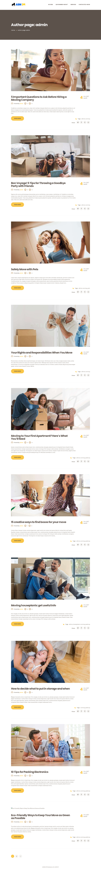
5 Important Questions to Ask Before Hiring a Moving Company (39, 98)
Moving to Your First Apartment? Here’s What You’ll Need (39, 437)
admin (21, 103)
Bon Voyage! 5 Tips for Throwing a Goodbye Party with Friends (38, 185)
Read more (17, 118)
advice (83, 119)
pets (89, 288)
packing (87, 458)
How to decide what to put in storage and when (40, 688)
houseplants (76, 624)
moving (88, 119)
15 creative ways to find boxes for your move (38, 522)
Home (13, 30)
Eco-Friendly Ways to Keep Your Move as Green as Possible (40, 817)
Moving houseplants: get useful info (33, 605)
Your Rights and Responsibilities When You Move (41, 352)
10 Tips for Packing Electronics (29, 772)
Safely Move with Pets (24, 269)
